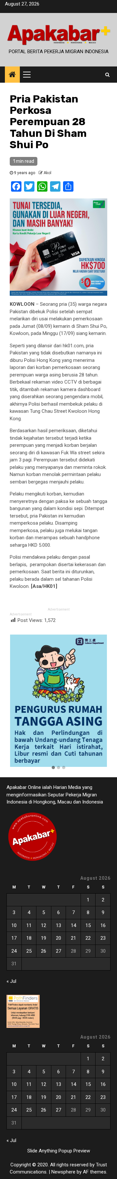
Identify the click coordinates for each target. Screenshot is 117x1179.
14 (73, 925)
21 (73, 938)
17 (14, 938)
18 (29, 938)
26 (43, 951)
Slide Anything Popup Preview (58, 1151)
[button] (53, 768)
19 (43, 938)
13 (58, 925)
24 (14, 951)
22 (88, 938)
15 (88, 925)
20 (58, 938)
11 (29, 925)
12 (43, 925)
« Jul (11, 981)
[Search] (107, 74)
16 (103, 925)
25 (29, 951)
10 (14, 925)
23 (103, 938)
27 (58, 951)
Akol (47, 173)
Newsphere (63, 1172)
